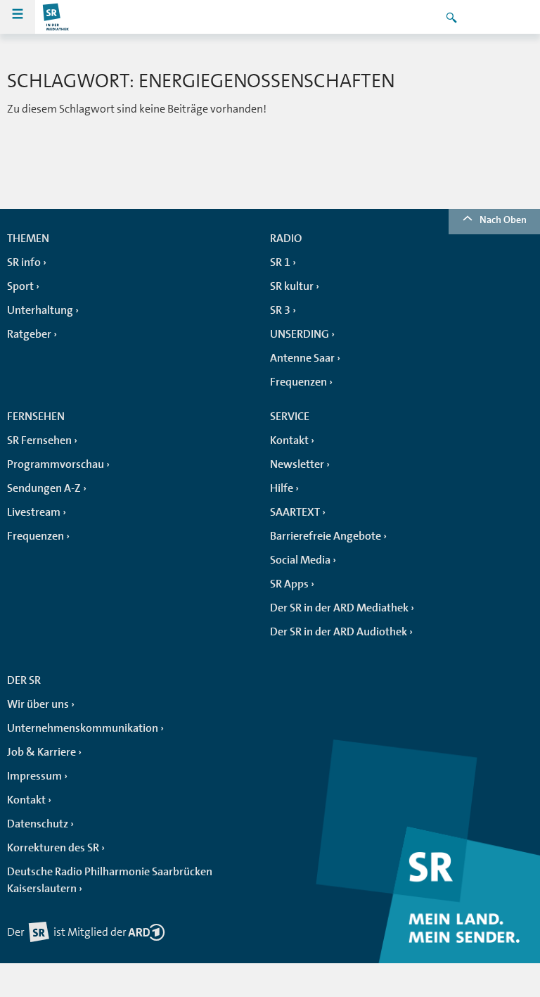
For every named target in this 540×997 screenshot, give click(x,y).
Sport (20, 286)
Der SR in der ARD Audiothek (338, 632)
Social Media (300, 560)
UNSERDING (299, 334)
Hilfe (281, 488)
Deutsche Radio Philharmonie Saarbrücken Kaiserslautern (109, 880)
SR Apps (289, 584)
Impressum (34, 776)
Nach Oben (503, 219)
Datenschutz (37, 824)
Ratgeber (29, 334)
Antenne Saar (302, 358)
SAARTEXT (295, 512)
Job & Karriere (41, 752)
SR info (24, 262)
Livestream (33, 512)
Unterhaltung (40, 310)
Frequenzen (298, 382)
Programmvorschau (55, 464)
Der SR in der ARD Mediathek (339, 608)
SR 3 (280, 310)
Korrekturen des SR (53, 848)
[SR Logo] (56, 17)
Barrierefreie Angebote (325, 536)
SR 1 (280, 262)
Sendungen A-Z (44, 488)
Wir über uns (38, 704)
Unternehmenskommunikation (82, 728)
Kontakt (289, 440)
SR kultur (292, 286)
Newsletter (297, 464)
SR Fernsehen (39, 440)
